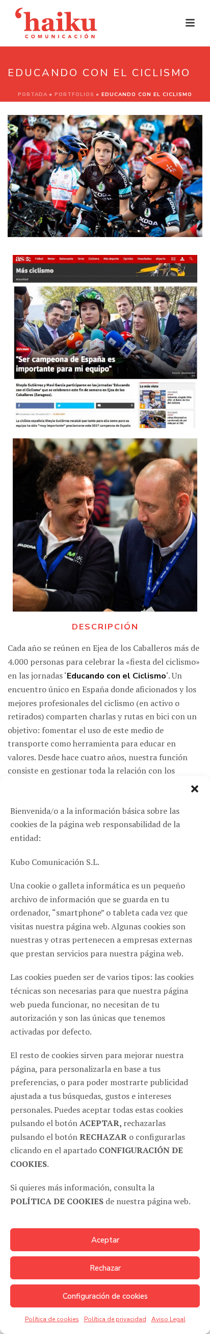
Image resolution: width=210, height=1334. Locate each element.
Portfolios (74, 94)
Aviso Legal (168, 1319)
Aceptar (105, 1240)
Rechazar (105, 1268)
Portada (32, 94)
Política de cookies (52, 1319)
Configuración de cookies (105, 1296)
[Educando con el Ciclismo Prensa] (105, 341)
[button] (195, 789)
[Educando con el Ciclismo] (105, 525)
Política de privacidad (115, 1319)
